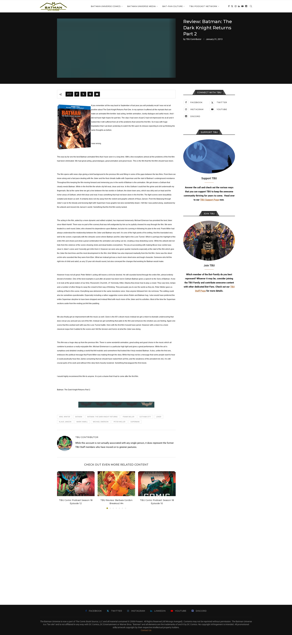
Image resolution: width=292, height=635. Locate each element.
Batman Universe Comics (106, 6)
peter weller (119, 422)
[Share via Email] (97, 94)
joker (158, 417)
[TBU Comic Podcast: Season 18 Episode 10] (157, 483)
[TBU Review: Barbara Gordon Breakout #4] (116, 483)
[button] (61, 489)
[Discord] (246, 6)
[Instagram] (235, 6)
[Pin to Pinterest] (90, 94)
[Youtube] (242, 6)
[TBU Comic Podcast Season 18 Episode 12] (76, 483)
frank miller (128, 417)
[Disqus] (116, 552)
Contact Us (146, 630)
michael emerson (100, 422)
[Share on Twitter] (83, 94)
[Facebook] (228, 6)
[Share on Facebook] (76, 94)
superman (134, 422)
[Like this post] (70, 94)
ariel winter (64, 417)
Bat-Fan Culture (172, 6)
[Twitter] (232, 6)
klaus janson (65, 422)
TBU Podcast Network (203, 6)
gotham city (145, 417)
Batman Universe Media (141, 6)
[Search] (250, 6)
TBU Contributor (193, 39)
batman (78, 417)
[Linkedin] (239, 6)
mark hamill (82, 422)
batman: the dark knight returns (102, 417)
